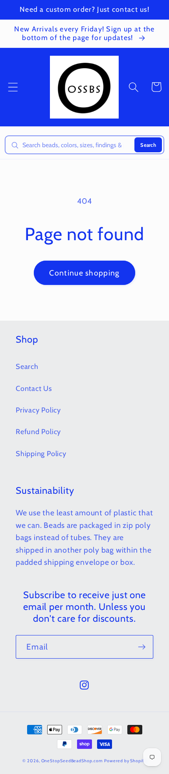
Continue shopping (84, 272)
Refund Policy (38, 431)
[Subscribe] (141, 647)
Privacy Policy (38, 409)
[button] (13, 87)
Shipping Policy (41, 453)
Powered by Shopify (125, 760)
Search (148, 145)
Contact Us (34, 388)
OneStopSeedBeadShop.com (72, 760)
